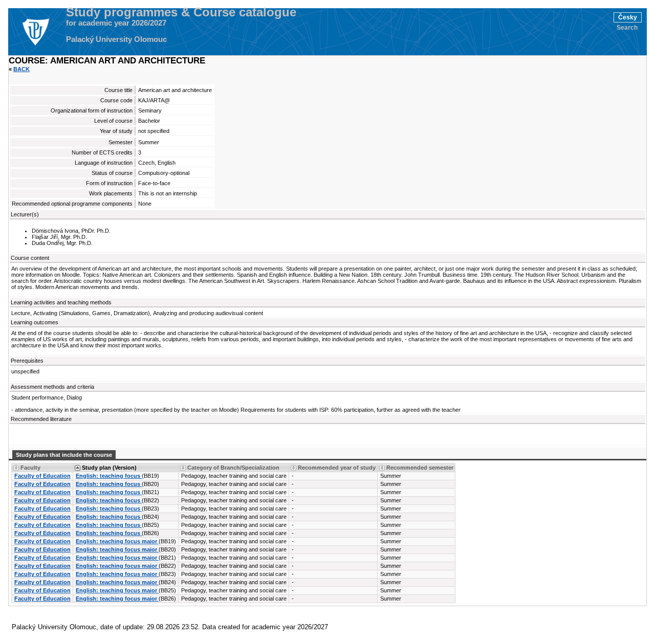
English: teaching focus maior (117, 541)
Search (627, 27)
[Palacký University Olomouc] (35, 31)
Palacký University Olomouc (116, 39)
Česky (627, 17)
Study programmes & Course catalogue (181, 12)
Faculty (30, 467)
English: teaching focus (109, 476)
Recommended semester (419, 467)
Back (21, 69)
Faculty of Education (42, 476)
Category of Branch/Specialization (233, 467)
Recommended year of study (337, 467)
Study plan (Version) (109, 467)
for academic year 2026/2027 (116, 23)
